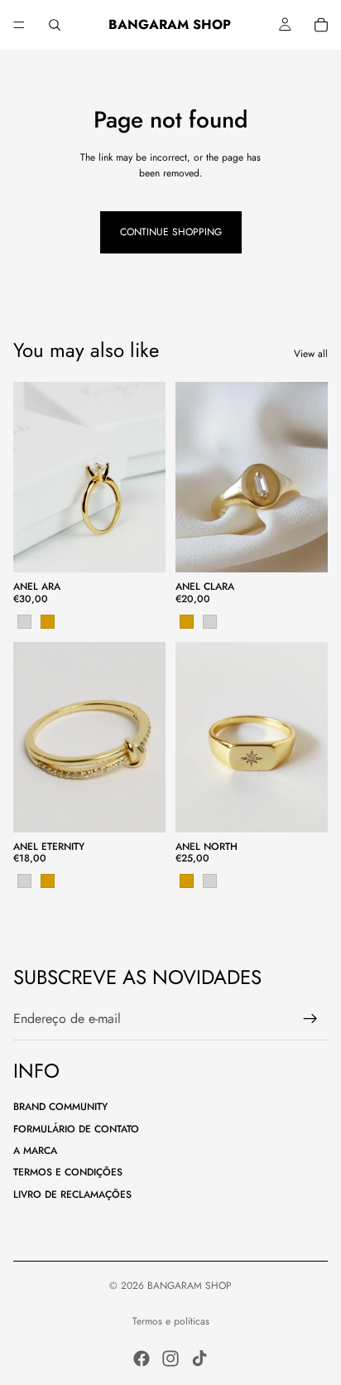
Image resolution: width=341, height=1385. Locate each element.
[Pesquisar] (54, 25)
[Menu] (19, 25)
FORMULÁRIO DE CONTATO (76, 1129)
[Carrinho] (321, 25)
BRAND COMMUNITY (60, 1106)
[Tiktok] (199, 1358)
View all (311, 353)
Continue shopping (171, 231)
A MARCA (35, 1150)
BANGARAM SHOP (189, 1285)
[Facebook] (141, 1358)
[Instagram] (170, 1358)
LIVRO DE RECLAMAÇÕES (72, 1194)
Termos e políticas (170, 1321)
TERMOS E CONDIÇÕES (67, 1172)
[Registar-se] (310, 1018)
